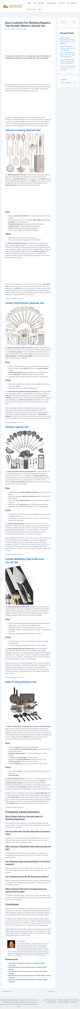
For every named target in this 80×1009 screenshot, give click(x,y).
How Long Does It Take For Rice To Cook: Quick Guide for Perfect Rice (67, 61)
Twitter (47, 953)
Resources (74, 1002)
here (22, 298)
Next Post (51, 991)
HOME (29, 3)
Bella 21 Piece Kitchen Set (20, 682)
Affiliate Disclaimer (63, 1000)
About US (46, 1000)
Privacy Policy (74, 1000)
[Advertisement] (28, 43)
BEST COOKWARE (39, 3)
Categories (63, 79)
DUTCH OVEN (32, 9)
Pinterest (9, 955)
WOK (39, 9)
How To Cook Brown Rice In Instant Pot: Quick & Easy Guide (67, 68)
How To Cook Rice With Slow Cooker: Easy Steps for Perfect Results (67, 54)
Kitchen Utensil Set (16, 427)
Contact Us (53, 1000)
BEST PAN (62, 3)
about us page (41, 955)
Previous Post (6, 991)
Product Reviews (51, 1002)
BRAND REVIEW (51, 3)
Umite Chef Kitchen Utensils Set (24, 303)
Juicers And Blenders (63, 1002)
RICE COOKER (71, 3)
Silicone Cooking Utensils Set (23, 130)
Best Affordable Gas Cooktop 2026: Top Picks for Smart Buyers (67, 48)
